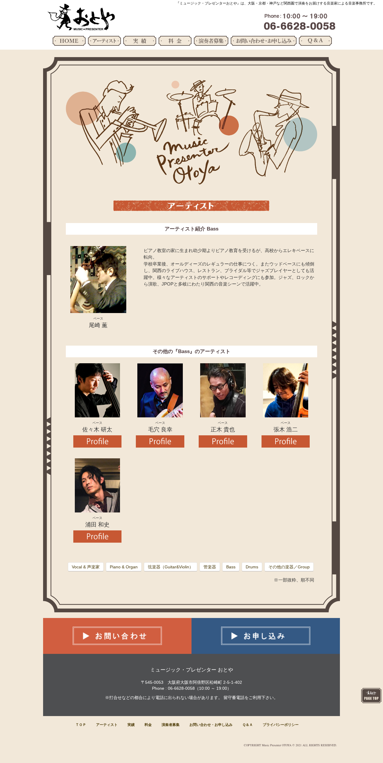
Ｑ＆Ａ (247, 725)
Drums (252, 566)
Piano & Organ (124, 566)
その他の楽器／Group (289, 566)
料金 (148, 725)
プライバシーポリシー (281, 725)
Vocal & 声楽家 (86, 566)
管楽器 (209, 566)
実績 (131, 725)
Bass (230, 566)
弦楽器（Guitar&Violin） (170, 566)
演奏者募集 (171, 725)
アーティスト (107, 725)
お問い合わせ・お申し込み (210, 725)
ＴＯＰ (80, 725)
